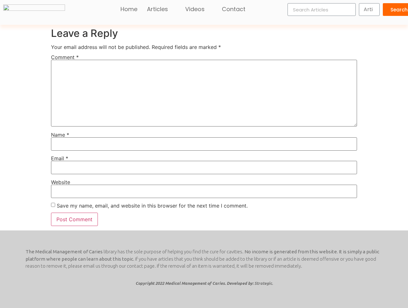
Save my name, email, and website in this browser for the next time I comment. (152, 205)
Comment (65, 57)
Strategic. (263, 283)
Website (60, 182)
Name (60, 134)
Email (59, 158)
